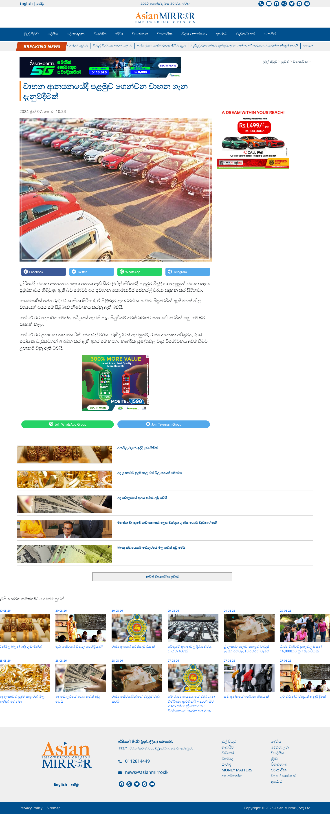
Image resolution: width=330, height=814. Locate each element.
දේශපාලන (76, 33)
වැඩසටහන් (245, 33)
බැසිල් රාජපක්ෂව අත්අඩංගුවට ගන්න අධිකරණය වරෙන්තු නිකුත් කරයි (228, 45)
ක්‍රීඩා (119, 33)
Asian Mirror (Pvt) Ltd (291, 807)
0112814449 (137, 761)
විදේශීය (100, 33)
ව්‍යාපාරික (164, 33)
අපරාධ (221, 33)
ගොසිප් (270, 33)
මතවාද (227, 758)
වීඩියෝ (228, 752)
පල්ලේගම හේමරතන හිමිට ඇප (145, 45)
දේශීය (53, 33)
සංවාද (226, 764)
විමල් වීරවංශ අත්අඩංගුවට (96, 45)
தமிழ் (40, 3)
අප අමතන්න (232, 775)
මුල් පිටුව (31, 33)
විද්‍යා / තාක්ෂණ (194, 33)
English (26, 3)
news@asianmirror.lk (147, 772)
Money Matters (237, 770)
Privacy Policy (31, 807)
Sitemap (54, 807)
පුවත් (285, 61)
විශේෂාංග (140, 33)
